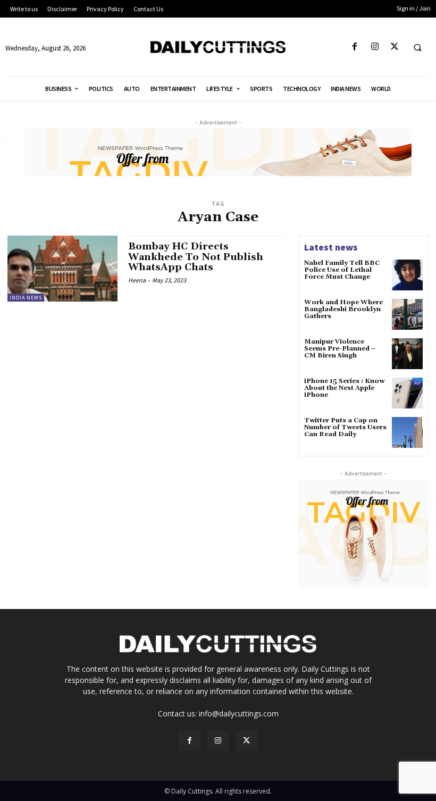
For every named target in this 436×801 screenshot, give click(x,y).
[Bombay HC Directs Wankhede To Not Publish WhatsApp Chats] (62, 269)
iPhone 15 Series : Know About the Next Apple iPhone (344, 388)
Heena (137, 280)
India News (26, 297)
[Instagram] (374, 47)
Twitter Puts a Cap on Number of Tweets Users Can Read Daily (345, 427)
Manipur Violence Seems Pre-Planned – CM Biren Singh (339, 349)
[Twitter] (394, 47)
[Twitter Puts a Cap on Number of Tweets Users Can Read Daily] (407, 432)
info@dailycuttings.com (239, 713)
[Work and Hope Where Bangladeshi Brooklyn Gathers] (407, 314)
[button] (417, 47)
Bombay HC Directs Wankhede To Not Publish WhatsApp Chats (195, 257)
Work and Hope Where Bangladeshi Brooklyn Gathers (343, 309)
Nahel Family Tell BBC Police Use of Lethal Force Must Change (342, 270)
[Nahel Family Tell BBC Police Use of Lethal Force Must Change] (407, 275)
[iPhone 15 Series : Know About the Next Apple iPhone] (407, 393)
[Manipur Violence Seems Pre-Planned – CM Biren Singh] (407, 353)
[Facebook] (355, 47)
